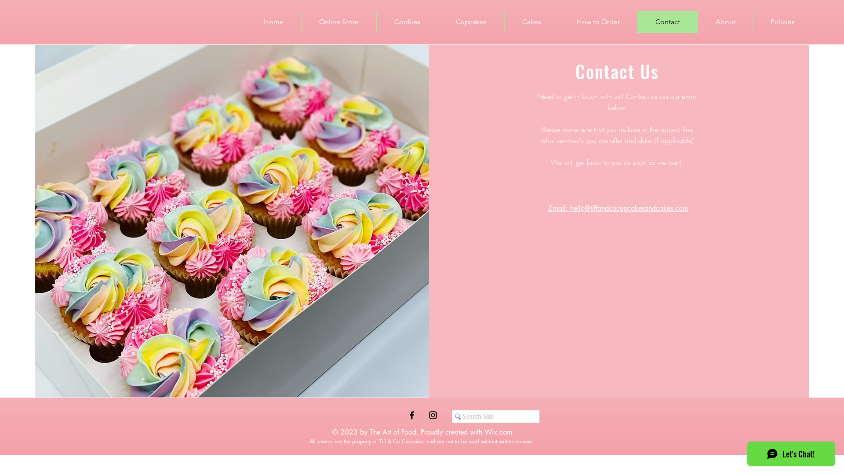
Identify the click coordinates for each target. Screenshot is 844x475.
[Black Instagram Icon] (433, 415)
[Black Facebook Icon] (412, 415)
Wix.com (498, 432)
